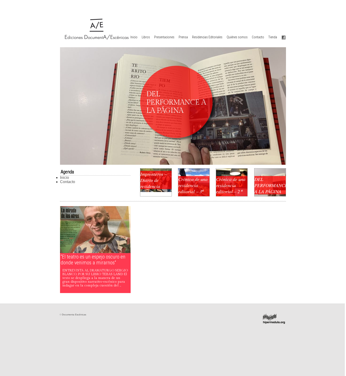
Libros (146, 37)
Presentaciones (164, 37)
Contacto (258, 37)
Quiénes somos (237, 37)
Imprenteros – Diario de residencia (153, 180)
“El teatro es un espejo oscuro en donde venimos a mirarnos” (93, 260)
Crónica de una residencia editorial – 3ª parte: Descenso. (193, 191)
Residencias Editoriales (207, 37)
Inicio (133, 37)
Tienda (272, 37)
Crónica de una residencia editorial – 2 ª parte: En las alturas (230, 191)
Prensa (183, 37)
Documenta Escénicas (74, 314)
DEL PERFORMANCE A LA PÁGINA (270, 185)
